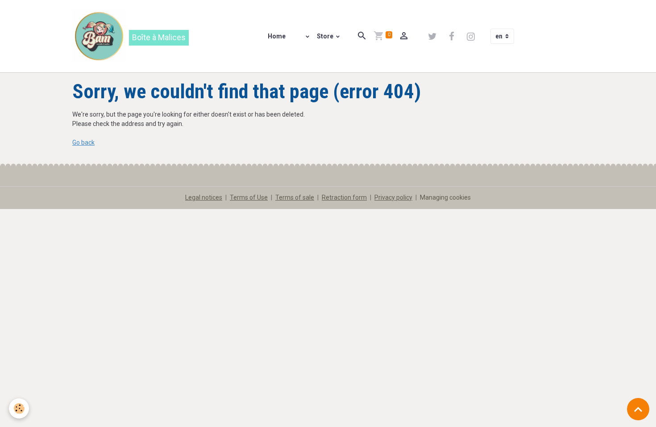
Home (277, 36)
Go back (83, 142)
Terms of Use (249, 197)
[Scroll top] (638, 409)
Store (326, 36)
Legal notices (203, 197)
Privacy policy (393, 197)
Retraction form (344, 197)
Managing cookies (445, 197)
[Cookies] (19, 408)
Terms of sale (294, 197)
